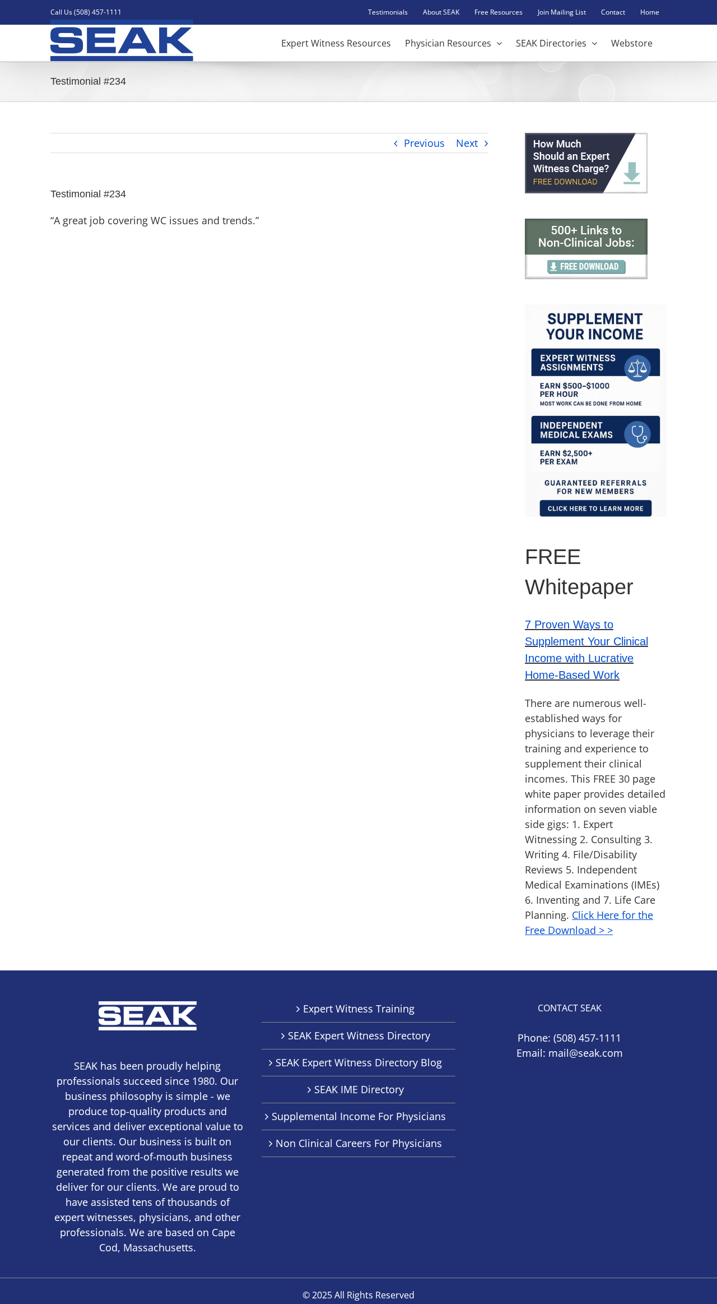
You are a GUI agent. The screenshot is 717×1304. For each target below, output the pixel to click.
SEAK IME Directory (359, 1089)
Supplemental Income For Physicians (359, 1116)
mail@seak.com (585, 1053)
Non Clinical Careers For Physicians (359, 1143)
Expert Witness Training (359, 1008)
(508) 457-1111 (587, 1037)
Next (467, 143)
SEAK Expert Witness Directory (359, 1035)
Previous (424, 143)
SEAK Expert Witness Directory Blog (359, 1062)
